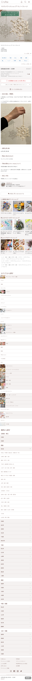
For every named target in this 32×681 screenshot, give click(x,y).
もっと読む (26, 53)
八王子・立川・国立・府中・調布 (8, 467)
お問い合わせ (3, 665)
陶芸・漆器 (8, 380)
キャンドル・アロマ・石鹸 (11, 276)
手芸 (7, 343)
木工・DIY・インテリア (11, 394)
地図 (29, 74)
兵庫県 (2, 595)
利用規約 (18, 659)
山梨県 (2, 556)
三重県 (2, 575)
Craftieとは (3, 659)
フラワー (8, 291)
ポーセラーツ (9, 325)
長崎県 (2, 638)
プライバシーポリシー (20, 661)
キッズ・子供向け (10, 402)
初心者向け (4, 57)
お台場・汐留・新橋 (5, 517)
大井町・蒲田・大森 (5, 456)
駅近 (20, 60)
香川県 (2, 622)
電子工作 (8, 398)
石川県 (2, 552)
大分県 (2, 646)
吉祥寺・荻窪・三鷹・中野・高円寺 (8, 494)
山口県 (2, 614)
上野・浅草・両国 (4, 483)
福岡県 (2, 634)
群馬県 (2, 529)
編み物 (7, 416)
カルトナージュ (9, 413)
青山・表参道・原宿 (5, 506)
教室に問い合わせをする (17, 193)
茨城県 (2, 521)
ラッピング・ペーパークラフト (12, 369)
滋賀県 (2, 583)
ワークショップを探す (5, 661)
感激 (26, 57)
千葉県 (2, 536)
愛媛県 (2, 626)
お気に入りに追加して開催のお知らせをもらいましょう (17, 84)
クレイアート (9, 328)
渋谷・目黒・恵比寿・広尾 (6, 487)
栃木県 (2, 525)
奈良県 (2, 599)
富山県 (2, 548)
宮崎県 (2, 650)
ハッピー (9, 60)
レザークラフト (9, 366)
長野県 (2, 560)
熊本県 (2, 642)
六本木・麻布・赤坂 (5, 502)
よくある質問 (3, 663)
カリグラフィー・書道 (10, 332)
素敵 (21, 57)
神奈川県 (3, 540)
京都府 (2, 587)
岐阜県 (2, 564)
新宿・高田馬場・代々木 (6, 471)
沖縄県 (2, 653)
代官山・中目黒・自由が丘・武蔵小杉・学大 (10, 452)
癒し (3, 60)
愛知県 (2, 571)
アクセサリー (9, 310)
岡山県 (2, 607)
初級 (10, 57)
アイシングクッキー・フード (12, 405)
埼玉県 (2, 533)
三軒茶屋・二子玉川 (5, 490)
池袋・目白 (3, 479)
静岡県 (2, 568)
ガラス (7, 376)
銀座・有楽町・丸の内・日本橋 (7, 509)
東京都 (2, 448)
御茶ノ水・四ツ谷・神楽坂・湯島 (8, 475)
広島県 (2, 611)
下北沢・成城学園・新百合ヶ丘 (7, 464)
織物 (7, 387)
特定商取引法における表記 (21, 663)
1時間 (15, 60)
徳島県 (2, 618)
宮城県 (2, 441)
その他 (7, 424)
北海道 (2, 437)
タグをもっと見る (25, 64)
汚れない (26, 60)
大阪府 (2, 591)
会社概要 (18, 665)
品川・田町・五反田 (5, 498)
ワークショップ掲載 (5, 668)
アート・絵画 (9, 373)
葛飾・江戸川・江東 (5, 460)
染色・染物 (8, 384)
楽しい (16, 57)
